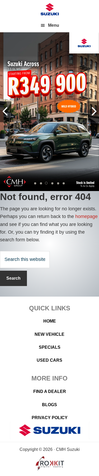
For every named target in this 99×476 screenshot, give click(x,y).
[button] (35, 183)
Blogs (49, 404)
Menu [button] (53, 25)
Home (49, 321)
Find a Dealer (49, 391)
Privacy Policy (50, 417)
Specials (49, 347)
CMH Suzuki (49, 9)
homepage (86, 216)
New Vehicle (49, 334)
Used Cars (49, 360)
